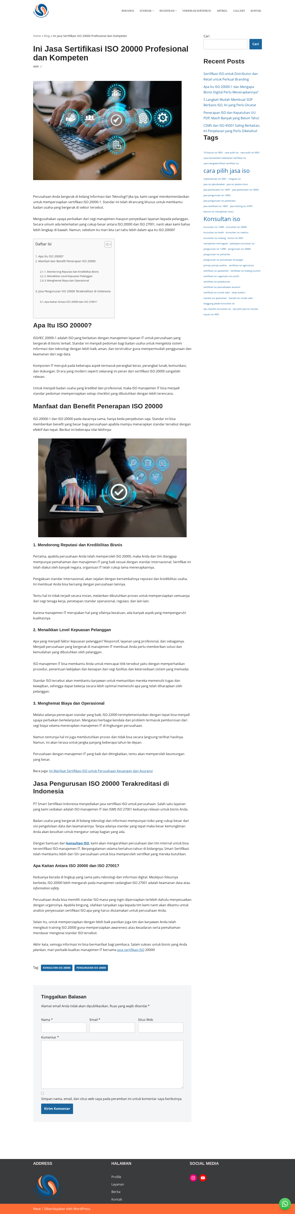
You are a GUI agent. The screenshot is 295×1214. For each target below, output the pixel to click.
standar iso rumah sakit (241, 298)
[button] (153, 10)
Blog (47, 36)
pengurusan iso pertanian (216, 254)
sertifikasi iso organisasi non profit (221, 276)
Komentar (50, 1037)
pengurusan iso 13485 (214, 249)
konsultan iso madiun (237, 232)
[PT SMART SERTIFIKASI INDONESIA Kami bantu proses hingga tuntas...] (41, 11)
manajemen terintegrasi (215, 243)
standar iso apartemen (215, 298)
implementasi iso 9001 (215, 178)
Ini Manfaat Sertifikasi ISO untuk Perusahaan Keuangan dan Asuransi (101, 771)
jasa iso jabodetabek (214, 184)
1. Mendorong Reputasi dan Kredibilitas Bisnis (71, 271)
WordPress (81, 1209)
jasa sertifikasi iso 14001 (215, 206)
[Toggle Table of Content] (106, 244)
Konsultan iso (221, 219)
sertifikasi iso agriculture (241, 265)
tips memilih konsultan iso (217, 309)
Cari (206, 36)
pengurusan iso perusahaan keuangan (223, 259)
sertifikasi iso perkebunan (216, 281)
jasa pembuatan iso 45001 (245, 189)
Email (95, 1019)
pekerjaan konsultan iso (242, 243)
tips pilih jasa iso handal (245, 309)
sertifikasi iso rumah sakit (216, 292)
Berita (115, 1192)
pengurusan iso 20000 (91, 967)
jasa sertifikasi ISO (130, 950)
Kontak (256, 10)
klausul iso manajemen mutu (218, 211)
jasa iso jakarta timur (237, 184)
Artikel (222, 10)
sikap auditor (238, 292)
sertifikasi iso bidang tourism (245, 270)
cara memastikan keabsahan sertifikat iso (224, 158)
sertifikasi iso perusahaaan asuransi (221, 287)
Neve (37, 1209)
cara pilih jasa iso (226, 171)
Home (37, 36)
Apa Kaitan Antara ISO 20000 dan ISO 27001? (70, 302)
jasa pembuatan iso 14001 (216, 189)
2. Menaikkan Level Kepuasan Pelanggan (68, 276)
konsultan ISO (77, 843)
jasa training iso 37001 (241, 206)
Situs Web (145, 1019)
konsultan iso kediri (213, 232)
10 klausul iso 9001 (213, 152)
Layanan (117, 1184)
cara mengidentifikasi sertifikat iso (221, 163)
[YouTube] (202, 1177)
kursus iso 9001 (235, 238)
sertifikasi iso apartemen (216, 270)
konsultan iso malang (214, 238)
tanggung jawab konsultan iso (219, 303)
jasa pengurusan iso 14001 (217, 195)
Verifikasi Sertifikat (196, 10)
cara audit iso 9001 (250, 152)
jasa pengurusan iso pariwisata (219, 200)
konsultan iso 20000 (56, 967)
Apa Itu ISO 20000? (50, 256)
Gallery (239, 10)
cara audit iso (232, 152)
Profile (116, 1177)
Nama (47, 1019)
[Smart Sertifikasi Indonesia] (193, 1177)
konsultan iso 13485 (213, 227)
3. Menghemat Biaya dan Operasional (66, 280)
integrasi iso (234, 178)
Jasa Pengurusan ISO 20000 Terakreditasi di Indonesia (74, 291)
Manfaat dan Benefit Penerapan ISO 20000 (67, 261)
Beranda (128, 10)
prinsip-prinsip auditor (215, 265)
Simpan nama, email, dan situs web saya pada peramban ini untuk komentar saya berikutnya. (111, 1099)
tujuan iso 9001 (211, 314)
